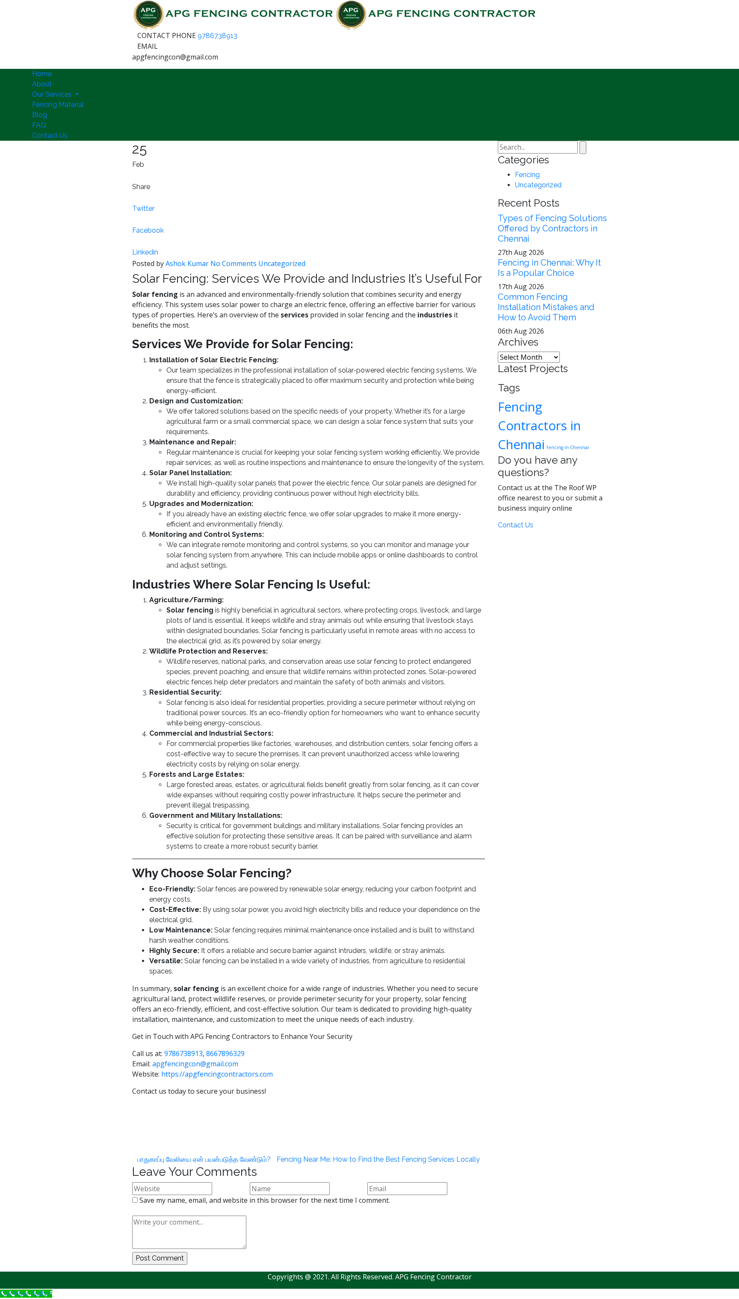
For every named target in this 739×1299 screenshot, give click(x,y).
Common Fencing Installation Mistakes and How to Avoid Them (546, 307)
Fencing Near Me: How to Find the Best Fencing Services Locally (378, 1159)
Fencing (527, 175)
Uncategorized (281, 263)
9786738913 (217, 36)
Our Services (53, 94)
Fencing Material (58, 105)
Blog (39, 115)
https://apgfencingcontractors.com (217, 1074)
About (42, 84)
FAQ (39, 125)
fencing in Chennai (568, 447)
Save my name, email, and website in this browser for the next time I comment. (264, 1200)
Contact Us (50, 135)
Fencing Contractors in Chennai (539, 425)
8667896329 (225, 1053)
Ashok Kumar (187, 263)
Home (42, 74)
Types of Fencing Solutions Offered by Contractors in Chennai (552, 228)
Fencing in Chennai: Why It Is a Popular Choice (549, 267)
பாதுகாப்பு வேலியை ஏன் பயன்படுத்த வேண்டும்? (204, 1159)
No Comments (233, 263)
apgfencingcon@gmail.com (195, 1063)
